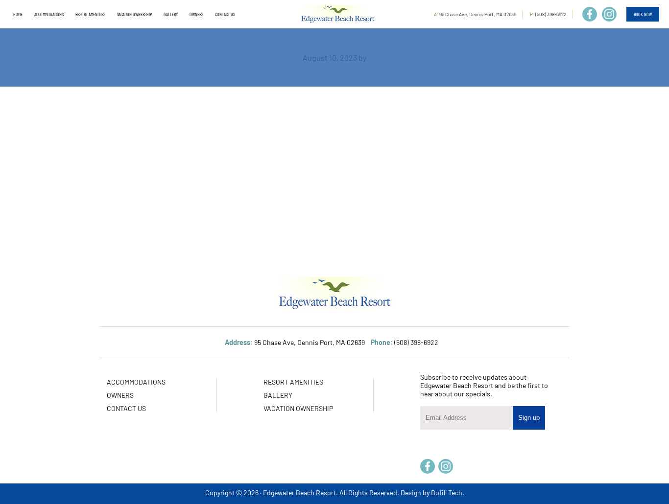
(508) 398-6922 (550, 14)
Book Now (643, 14)
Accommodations (136, 382)
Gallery (277, 395)
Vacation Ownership (298, 408)
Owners (120, 395)
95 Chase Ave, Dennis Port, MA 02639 (477, 14)
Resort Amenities (293, 382)
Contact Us (126, 408)
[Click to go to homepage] (337, 14)
